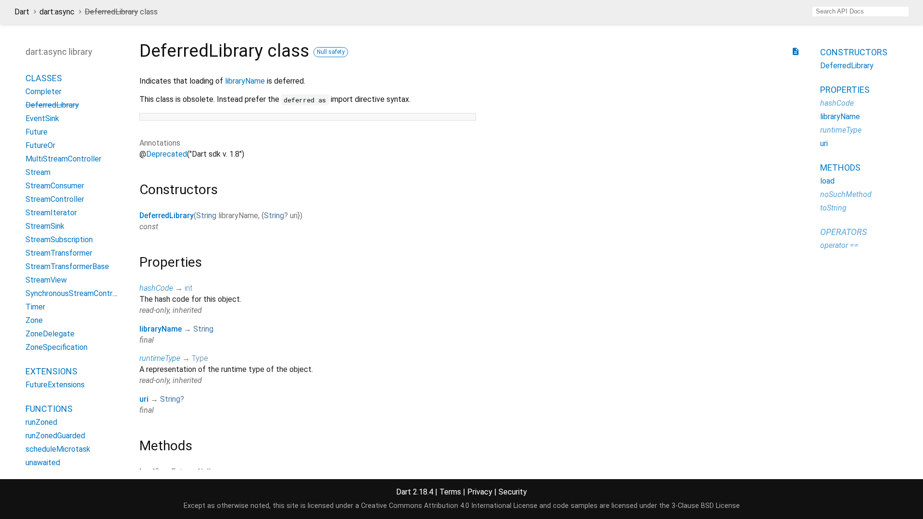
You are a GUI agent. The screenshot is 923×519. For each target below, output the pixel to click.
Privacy (479, 491)
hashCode (156, 288)
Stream (37, 172)
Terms (450, 491)
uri (144, 399)
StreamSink (44, 226)
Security (513, 491)
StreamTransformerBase (67, 266)
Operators (843, 232)
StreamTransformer (58, 253)
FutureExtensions (55, 384)
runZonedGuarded (55, 435)
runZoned (41, 422)
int (188, 288)
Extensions (51, 371)
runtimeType (159, 358)
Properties (845, 90)
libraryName (245, 81)
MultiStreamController (63, 158)
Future (36, 131)
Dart (21, 11)
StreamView (46, 279)
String (206, 215)
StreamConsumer (54, 185)
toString (833, 207)
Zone (34, 320)
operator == (839, 245)
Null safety (331, 52)
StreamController (54, 199)
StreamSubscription (59, 239)
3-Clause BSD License (706, 506)
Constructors (853, 52)
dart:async (57, 11)
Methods (840, 167)
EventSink (42, 118)
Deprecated (166, 154)
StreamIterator (51, 212)
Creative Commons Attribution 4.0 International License (449, 506)
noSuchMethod (846, 194)
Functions (49, 409)
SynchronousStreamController (76, 293)
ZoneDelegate (50, 333)
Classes (43, 78)
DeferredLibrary (166, 215)
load (827, 180)
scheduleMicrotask (57, 449)
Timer (35, 306)
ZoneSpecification (56, 347)
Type (200, 358)
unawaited (42, 462)
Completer (43, 91)
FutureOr (40, 145)
